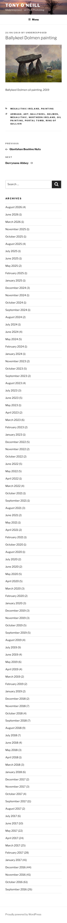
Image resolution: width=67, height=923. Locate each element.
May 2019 (11, 662)
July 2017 (11, 816)
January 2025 (13, 280)
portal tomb (34, 120)
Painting (47, 108)
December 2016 (15, 867)
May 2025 (11, 265)
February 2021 (14, 537)
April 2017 (11, 838)
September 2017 (16, 801)
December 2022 (15, 442)
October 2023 (14, 368)
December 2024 (15, 288)
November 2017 (15, 786)
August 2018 (13, 728)
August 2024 (13, 317)
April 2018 (11, 757)
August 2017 (13, 808)
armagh (16, 114)
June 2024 (12, 331)
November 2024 (15, 295)
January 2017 (13, 860)
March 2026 (13, 222)
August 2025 (13, 244)
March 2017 (12, 845)
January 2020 (13, 603)
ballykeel (38, 114)
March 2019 (12, 676)
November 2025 (15, 229)
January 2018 (13, 772)
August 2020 (13, 552)
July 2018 (11, 735)
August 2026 (13, 207)
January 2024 (13, 354)
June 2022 (11, 464)
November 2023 (15, 361)
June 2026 (12, 214)
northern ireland (42, 117)
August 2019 (13, 640)
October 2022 (14, 456)
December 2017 (15, 779)
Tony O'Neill (22, 5)
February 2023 (14, 427)
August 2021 (13, 508)
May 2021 (11, 522)
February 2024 (14, 346)
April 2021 (11, 530)
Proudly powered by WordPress (23, 914)
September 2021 (16, 500)
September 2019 (16, 632)
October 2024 (14, 302)
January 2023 (13, 434)
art (26, 114)
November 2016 (15, 874)
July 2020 (11, 559)
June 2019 (11, 654)
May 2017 (11, 830)
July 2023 (11, 390)
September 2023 (16, 376)
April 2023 (12, 412)
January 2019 (13, 691)
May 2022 (11, 471)
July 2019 (11, 647)
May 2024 (11, 339)
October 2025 (14, 236)
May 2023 (11, 405)
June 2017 (11, 823)
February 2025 (14, 273)
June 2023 (12, 398)
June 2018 (11, 742)
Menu (35, 19)
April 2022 (12, 478)
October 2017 (14, 794)
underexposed (36, 32)
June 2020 (12, 566)
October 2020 (14, 544)
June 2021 (11, 515)
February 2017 (14, 852)
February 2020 (14, 596)
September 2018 (16, 720)
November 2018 (15, 706)
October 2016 (14, 882)
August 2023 (13, 383)
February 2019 (14, 684)
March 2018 (12, 764)
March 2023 (13, 420)
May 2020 (11, 574)
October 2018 (14, 713)
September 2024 (16, 310)
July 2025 (11, 251)
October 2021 (14, 493)
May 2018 (11, 750)
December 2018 (15, 698)
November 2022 (15, 449)
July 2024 (11, 324)
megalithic (18, 117)
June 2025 (12, 258)
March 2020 (13, 588)
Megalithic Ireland (24, 108)
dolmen (52, 114)
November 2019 (15, 618)
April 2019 (11, 669)
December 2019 (15, 610)
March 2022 (13, 486)
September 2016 (16, 889)
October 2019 (14, 625)
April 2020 (12, 581)
